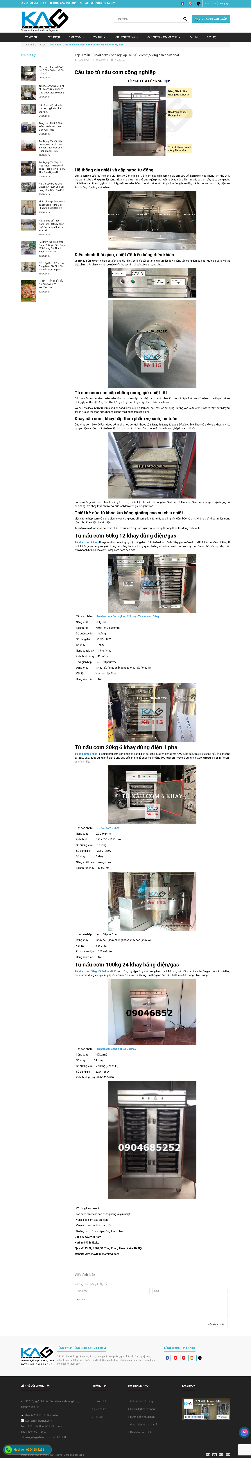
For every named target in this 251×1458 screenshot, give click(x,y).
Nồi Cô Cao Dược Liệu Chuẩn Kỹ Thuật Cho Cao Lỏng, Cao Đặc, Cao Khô (52, 186)
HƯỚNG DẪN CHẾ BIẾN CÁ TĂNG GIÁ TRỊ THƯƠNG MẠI (51, 284)
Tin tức (98, 1416)
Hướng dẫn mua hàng (142, 1416)
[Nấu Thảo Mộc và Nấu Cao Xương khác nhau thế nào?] (28, 109)
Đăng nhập (210, 3)
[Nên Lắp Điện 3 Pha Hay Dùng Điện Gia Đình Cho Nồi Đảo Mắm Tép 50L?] (28, 267)
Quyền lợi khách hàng (142, 1409)
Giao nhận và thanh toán (143, 1424)
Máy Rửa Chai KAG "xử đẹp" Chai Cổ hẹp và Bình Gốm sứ (52, 70)
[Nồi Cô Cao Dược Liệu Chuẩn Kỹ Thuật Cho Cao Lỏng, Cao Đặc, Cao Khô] (28, 187)
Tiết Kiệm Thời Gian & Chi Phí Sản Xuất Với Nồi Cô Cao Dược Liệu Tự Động (52, 89)
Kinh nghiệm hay (125, 37)
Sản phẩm (99, 1409)
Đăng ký (224, 3)
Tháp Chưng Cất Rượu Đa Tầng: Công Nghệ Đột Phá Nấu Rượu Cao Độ (52, 204)
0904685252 (51, 1415)
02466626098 (33, 1415)
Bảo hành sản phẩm (141, 1432)
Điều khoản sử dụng (141, 1401)
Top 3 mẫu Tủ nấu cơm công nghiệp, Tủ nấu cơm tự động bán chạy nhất (127, 55)
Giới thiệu (54, 37)
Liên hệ (211, 37)
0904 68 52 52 (104, 3)
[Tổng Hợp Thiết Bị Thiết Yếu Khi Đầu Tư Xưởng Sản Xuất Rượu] (28, 127)
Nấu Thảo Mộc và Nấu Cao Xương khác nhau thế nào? (50, 108)
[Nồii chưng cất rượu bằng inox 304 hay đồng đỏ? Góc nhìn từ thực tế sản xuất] (28, 225)
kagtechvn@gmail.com (64, 3)
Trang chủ (99, 1401)
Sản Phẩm (75, 37)
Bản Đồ (194, 37)
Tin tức (98, 37)
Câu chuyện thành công (162, 37)
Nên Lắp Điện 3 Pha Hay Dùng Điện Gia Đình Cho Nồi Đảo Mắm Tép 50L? (51, 266)
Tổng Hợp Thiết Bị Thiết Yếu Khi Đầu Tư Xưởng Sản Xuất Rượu (51, 126)
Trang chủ (31, 37)
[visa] (218, 1454)
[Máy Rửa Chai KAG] (28, 73)
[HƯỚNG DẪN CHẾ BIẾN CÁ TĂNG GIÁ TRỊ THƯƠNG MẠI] (28, 290)
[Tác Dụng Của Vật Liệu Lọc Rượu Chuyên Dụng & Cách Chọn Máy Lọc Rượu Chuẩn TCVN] (28, 145)
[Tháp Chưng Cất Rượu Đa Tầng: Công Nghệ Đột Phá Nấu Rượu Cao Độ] (28, 207)
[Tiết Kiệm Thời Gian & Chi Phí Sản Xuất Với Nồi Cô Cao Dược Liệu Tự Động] (28, 92)
